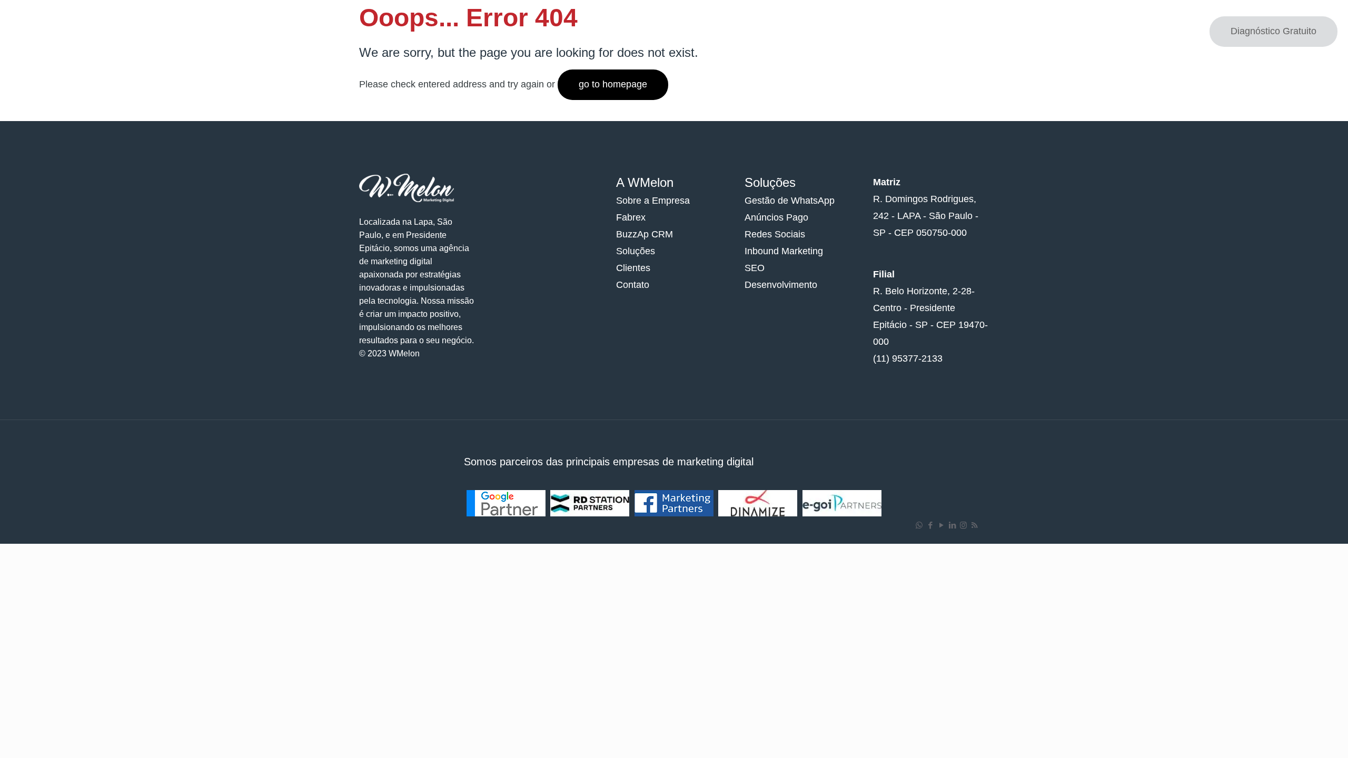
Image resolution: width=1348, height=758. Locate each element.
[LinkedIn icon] (952, 525)
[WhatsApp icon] (919, 525)
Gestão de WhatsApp (790, 200)
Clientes (633, 268)
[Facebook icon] (930, 525)
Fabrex (631, 217)
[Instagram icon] (963, 525)
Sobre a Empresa (653, 200)
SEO (755, 268)
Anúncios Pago (776, 217)
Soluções (635, 251)
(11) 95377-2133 (908, 358)
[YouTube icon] (941, 525)
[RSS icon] (974, 525)
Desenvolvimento (781, 285)
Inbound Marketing (784, 251)
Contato (632, 285)
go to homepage (613, 84)
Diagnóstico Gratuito (1273, 31)
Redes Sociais (775, 234)
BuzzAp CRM (644, 234)
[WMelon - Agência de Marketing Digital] (58, 31)
